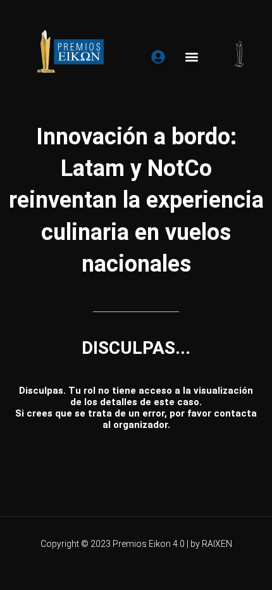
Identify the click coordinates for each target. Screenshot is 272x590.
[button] (192, 57)
